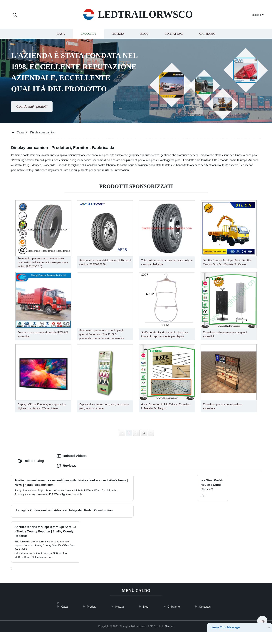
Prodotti (88, 34)
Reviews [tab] (69, 465)
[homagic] (64, 601)
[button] (14, 15)
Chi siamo (207, 34)
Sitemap (169, 626)
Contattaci (173, 34)
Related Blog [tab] (33, 461)
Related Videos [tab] (75, 456)
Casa (61, 34)
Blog (144, 34)
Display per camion (42, 132)
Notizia (118, 34)
